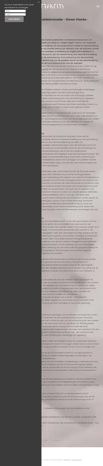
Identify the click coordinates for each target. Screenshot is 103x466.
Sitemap (67, 460)
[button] (98, 6)
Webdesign (77, 460)
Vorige (45, 440)
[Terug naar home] (51, 6)
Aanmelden (14, 19)
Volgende (56, 440)
